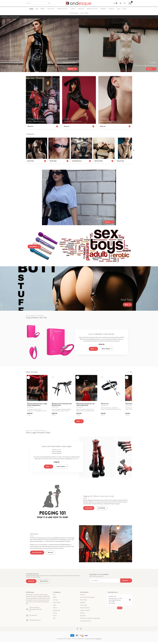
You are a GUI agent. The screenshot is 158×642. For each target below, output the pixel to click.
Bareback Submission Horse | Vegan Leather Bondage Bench (37, 404)
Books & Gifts (92, 8)
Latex (73, 8)
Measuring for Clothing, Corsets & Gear (90, 618)
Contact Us (31, 581)
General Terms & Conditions (87, 597)
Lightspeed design (89, 638)
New (37, 8)
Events (111, 8)
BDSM (42, 8)
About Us (50, 552)
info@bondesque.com (35, 620)
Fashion (81, 8)
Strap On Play (62, 8)
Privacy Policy (83, 605)
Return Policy (44, 581)
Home (31, 8)
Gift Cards (84, 13)
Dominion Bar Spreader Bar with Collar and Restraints (85, 404)
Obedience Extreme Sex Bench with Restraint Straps (62, 404)
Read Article (88, 508)
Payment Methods (85, 607)
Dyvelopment (98, 638)
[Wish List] (124, 3)
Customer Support (85, 610)
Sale (119, 8)
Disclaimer (83, 602)
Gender (103, 8)
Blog (124, 8)
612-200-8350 (33, 615)
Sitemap (82, 613)
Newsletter (83, 615)
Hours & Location (37, 552)
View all (120, 608)
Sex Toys (51, 8)
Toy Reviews (74, 13)
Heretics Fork (105, 403)
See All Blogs (101, 508)
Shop (92, 348)
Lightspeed (81, 638)
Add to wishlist (106, 348)
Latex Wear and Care (85, 621)
